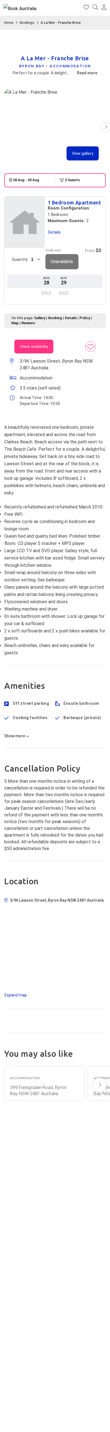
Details (71, 318)
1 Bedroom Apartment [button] (74, 202)
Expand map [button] (16, 995)
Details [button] (54, 232)
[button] (104, 7)
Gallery (39, 318)
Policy (85, 318)
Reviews (28, 323)
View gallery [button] (82, 153)
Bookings (27, 23)
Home (9, 23)
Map (15, 323)
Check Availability (34, 346)
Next (99, 1085)
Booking (55, 318)
